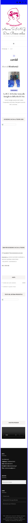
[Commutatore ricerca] (25, 2)
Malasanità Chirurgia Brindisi (10, 500)
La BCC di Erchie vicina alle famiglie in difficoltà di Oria (14, 95)
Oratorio (14, 90)
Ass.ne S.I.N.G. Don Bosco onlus (14, 31)
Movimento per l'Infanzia (9, 504)
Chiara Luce (6, 496)
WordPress (19, 520)
